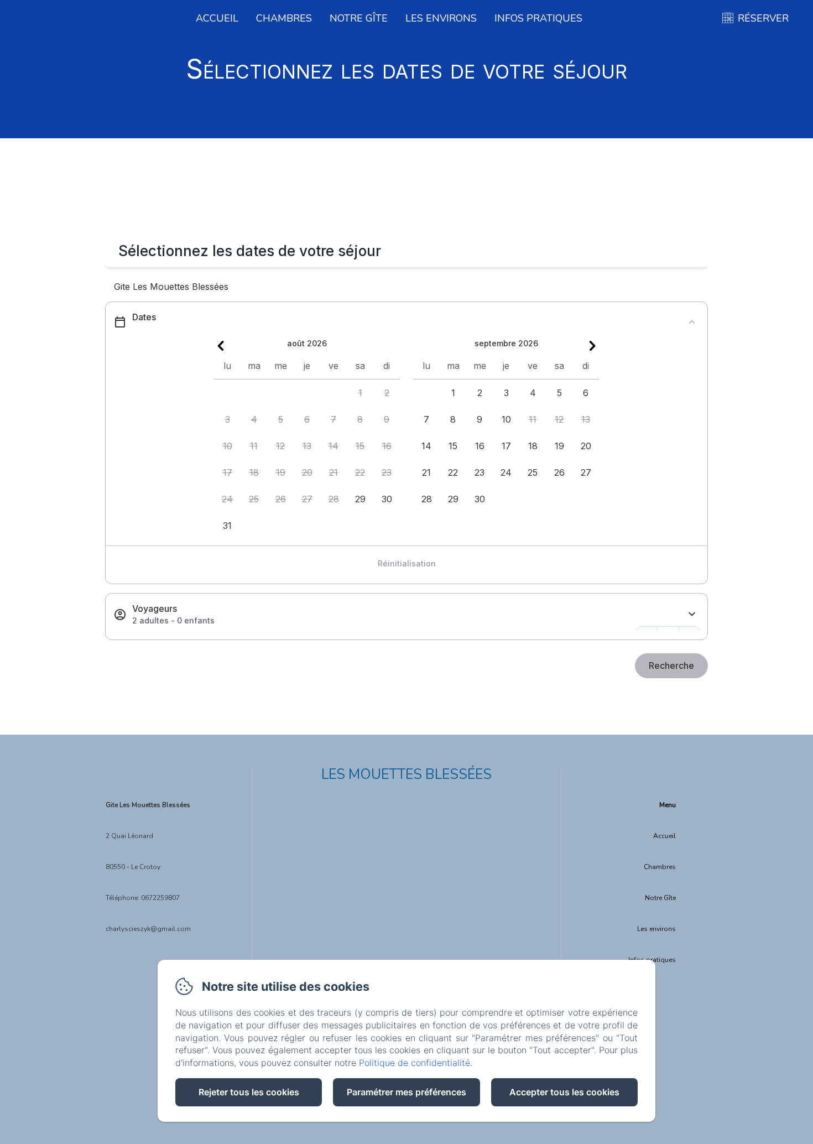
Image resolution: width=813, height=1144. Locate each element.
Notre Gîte (359, 18)
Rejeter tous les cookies (249, 1092)
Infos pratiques (538, 18)
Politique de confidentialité (414, 1062)
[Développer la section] (692, 614)
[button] (360, 392)
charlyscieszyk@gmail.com (148, 928)
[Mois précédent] (220, 345)
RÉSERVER (763, 18)
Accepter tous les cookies (564, 1092)
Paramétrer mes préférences (406, 1092)
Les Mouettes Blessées (406, 774)
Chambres (284, 18)
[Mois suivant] (592, 345)
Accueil (217, 18)
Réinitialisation (407, 563)
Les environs (441, 18)
